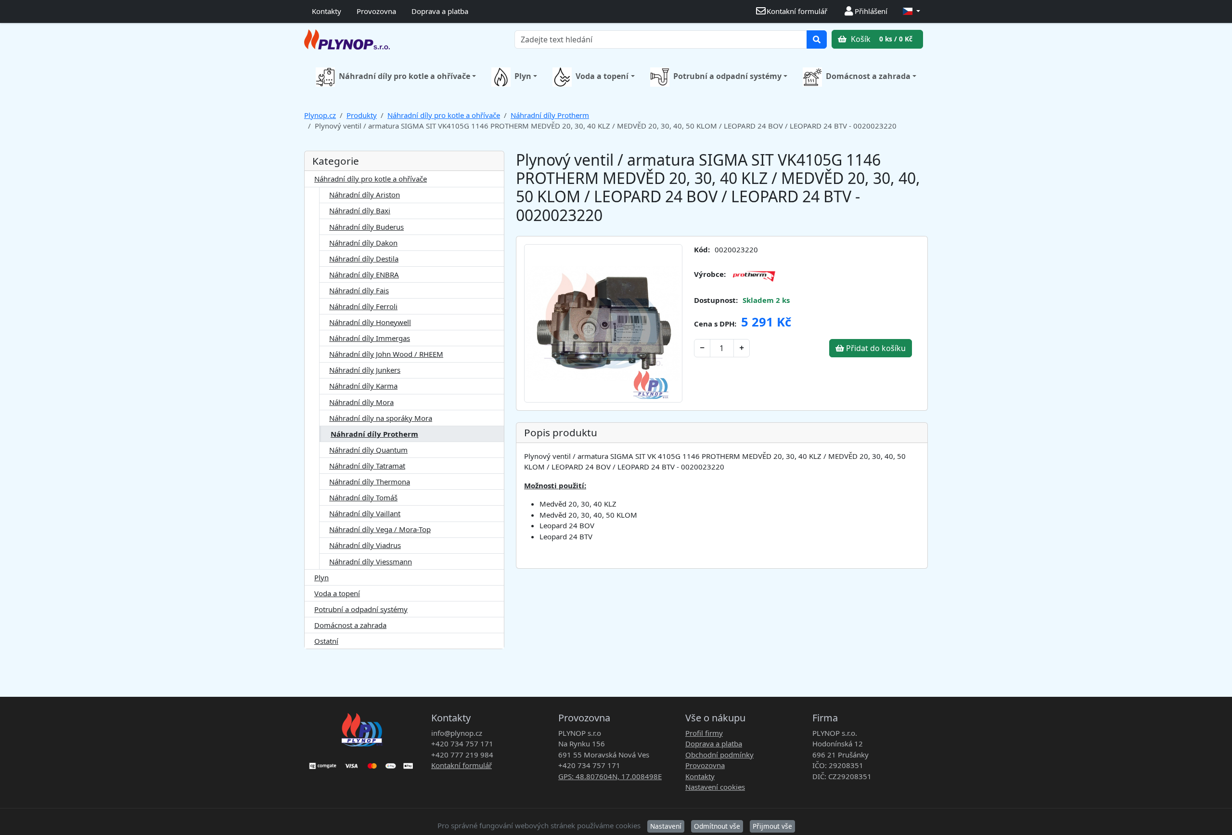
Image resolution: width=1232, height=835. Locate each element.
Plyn (522, 76)
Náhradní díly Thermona (369, 481)
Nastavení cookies (715, 787)
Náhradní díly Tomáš (363, 497)
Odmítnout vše (717, 826)
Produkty (361, 115)
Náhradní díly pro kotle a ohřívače (404, 76)
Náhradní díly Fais (359, 290)
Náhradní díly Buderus (366, 227)
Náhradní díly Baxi (359, 210)
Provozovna (376, 11)
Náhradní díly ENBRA (364, 274)
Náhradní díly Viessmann (370, 561)
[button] (911, 11)
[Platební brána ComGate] (362, 762)
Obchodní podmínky (719, 754)
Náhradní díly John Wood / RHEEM (386, 354)
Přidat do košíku (875, 348)
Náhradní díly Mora (361, 402)
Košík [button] (880, 39)
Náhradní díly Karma (363, 386)
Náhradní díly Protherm (550, 115)
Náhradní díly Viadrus (365, 545)
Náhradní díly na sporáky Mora (380, 418)
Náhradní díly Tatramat (367, 465)
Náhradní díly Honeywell (370, 322)
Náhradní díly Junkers (364, 370)
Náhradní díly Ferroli (363, 306)
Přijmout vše (772, 826)
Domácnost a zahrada (868, 76)
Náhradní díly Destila (363, 258)
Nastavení (665, 826)
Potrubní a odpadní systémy (727, 76)
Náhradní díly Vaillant (364, 513)
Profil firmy (704, 733)
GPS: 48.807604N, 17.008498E (610, 776)
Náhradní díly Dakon (363, 243)
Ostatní (326, 641)
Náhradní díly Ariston (364, 194)
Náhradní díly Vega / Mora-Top (380, 529)
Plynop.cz (320, 115)
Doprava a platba (439, 11)
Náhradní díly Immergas (369, 338)
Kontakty (326, 11)
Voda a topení (602, 76)
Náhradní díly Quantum (368, 450)
